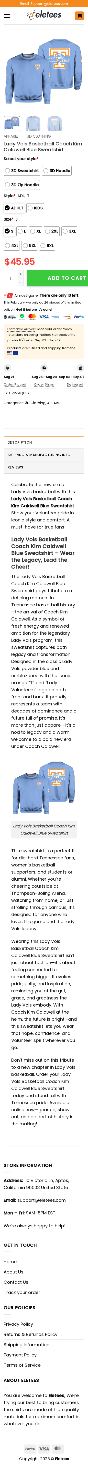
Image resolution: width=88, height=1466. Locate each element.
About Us (13, 1272)
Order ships (44, 384)
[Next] (76, 72)
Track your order (22, 1292)
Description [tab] (20, 442)
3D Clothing (39, 136)
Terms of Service (22, 1365)
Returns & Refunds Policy (30, 1334)
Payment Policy (20, 1355)
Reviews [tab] (15, 467)
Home (10, 1262)
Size (8, 219)
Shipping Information (26, 1345)
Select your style (21, 159)
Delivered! (75, 384)
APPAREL (11, 136)
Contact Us (16, 1282)
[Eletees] (44, 15)
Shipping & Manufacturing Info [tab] (39, 454)
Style (9, 196)
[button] (7, 16)
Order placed (15, 384)
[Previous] (11, 72)
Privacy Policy (18, 1324)
